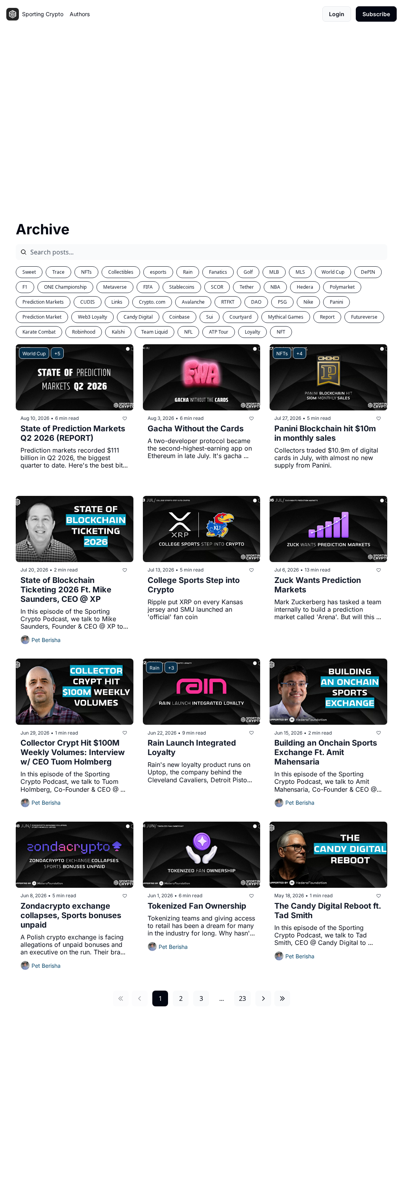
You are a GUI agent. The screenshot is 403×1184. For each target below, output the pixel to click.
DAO (256, 302)
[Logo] (12, 14)
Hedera (305, 287)
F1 (25, 287)
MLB (274, 272)
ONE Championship (65, 287)
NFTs (86, 272)
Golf (248, 272)
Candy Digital (138, 317)
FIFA (148, 287)
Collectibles (120, 272)
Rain (187, 272)
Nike (308, 302)
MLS (300, 272)
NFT (281, 331)
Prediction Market (41, 317)
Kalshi (118, 331)
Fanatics (218, 272)
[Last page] (282, 998)
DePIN (368, 272)
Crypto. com (152, 302)
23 (242, 998)
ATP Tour (218, 331)
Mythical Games (285, 317)
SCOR (217, 287)
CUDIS (87, 302)
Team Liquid (154, 331)
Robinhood (83, 331)
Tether (247, 287)
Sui (209, 317)
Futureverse (364, 317)
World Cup (333, 272)
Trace (58, 272)
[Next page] (263, 998)
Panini (336, 302)
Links (116, 302)
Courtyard (240, 317)
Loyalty (252, 331)
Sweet (29, 272)
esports (158, 272)
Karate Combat (38, 331)
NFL (188, 331)
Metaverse (115, 287)
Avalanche (193, 302)
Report (327, 317)
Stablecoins (181, 287)
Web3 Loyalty (92, 317)
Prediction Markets (43, 302)
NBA (275, 287)
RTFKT (228, 302)
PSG (282, 302)
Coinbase (179, 317)
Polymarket (342, 287)
